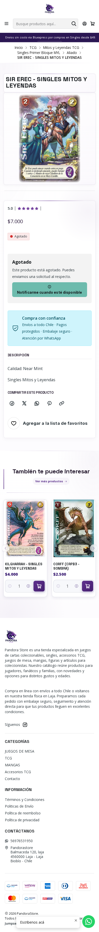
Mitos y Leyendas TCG (61, 47)
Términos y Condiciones (24, 799)
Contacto (12, 778)
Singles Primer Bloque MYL (38, 52)
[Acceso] (84, 24)
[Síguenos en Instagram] (24, 724)
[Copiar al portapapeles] (61, 404)
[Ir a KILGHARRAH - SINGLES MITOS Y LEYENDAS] (25, 528)
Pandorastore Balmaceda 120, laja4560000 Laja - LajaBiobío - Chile (27, 854)
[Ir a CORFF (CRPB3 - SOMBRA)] (73, 528)
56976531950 (21, 840)
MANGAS (12, 764)
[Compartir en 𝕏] (24, 404)
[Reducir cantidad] (10, 586)
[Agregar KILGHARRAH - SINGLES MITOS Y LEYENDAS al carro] (39, 586)
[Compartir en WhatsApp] (36, 404)
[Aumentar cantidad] (28, 586)
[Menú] (6, 24)
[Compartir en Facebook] (12, 404)
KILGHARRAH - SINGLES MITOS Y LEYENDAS (23, 566)
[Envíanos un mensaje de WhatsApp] (88, 921)
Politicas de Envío (19, 806)
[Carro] (92, 24)
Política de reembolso (23, 813)
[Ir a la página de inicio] (49, 9)
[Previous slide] (5, 548)
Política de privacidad (22, 819)
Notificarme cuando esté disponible (49, 292)
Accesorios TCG (18, 771)
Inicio (19, 47)
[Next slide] (93, 548)
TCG (33, 47)
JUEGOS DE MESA (19, 751)
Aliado (72, 52)
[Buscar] (74, 24)
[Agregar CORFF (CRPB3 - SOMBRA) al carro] (87, 586)
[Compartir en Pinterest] (49, 404)
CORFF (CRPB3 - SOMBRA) (66, 566)
